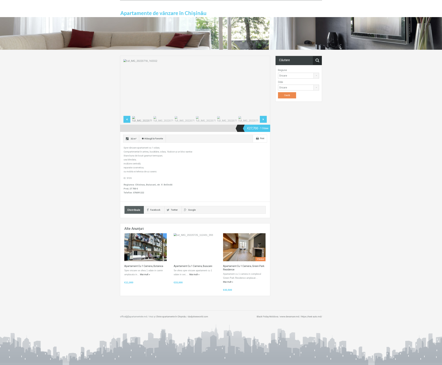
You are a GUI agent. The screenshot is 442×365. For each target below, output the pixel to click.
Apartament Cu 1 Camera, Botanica (143, 266)
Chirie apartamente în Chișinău (171, 316)
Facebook (155, 210)
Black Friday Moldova (267, 316)
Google (192, 210)
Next (260, 87)
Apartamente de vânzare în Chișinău (163, 13)
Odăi (280, 82)
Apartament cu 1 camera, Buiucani (193, 266)
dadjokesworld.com (198, 316)
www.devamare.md (289, 316)
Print (262, 138)
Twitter (174, 210)
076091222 (138, 192)
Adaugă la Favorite (153, 138)
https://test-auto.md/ (311, 316)
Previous (129, 87)
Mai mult (144, 274)
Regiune (282, 70)
